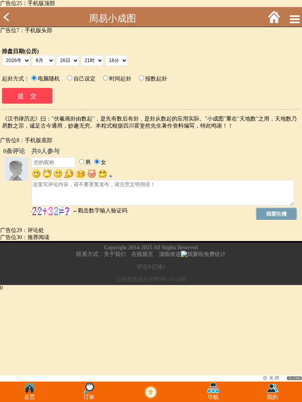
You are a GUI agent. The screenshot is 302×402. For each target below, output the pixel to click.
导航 (213, 397)
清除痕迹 (170, 254)
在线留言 (142, 254)
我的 (272, 397)
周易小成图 (112, 18)
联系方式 (87, 254)
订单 (88, 397)
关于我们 (115, 254)
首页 (29, 397)
